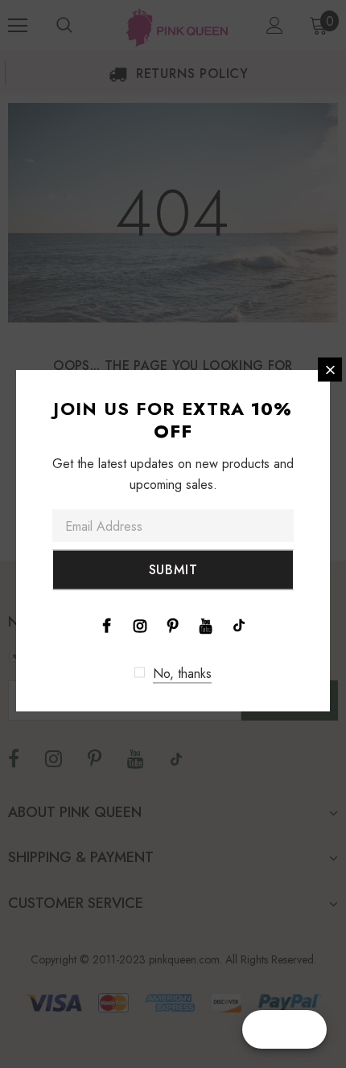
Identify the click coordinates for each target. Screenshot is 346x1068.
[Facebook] (107, 625)
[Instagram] (140, 625)
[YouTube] (206, 625)
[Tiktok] (239, 625)
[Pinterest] (173, 625)
